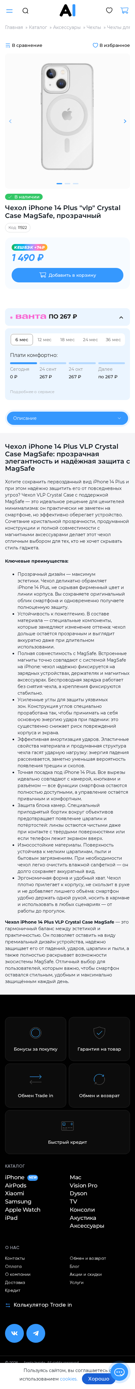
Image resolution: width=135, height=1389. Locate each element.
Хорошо (98, 1379)
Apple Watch (22, 1209)
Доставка (15, 1283)
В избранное (115, 45)
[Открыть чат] (119, 1372)
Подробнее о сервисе (32, 391)
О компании (17, 1274)
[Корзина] (126, 11)
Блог (74, 1266)
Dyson (78, 1193)
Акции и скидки (86, 1274)
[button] (25, 10)
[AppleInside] (67, 10)
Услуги (77, 1283)
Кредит (12, 1290)
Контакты (15, 1258)
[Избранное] (109, 11)
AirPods (15, 1185)
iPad (11, 1217)
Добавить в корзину (72, 275)
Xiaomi (14, 1193)
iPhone (20, 1177)
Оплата (13, 1266)
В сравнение (27, 45)
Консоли (82, 1209)
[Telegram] (35, 1333)
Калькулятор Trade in (43, 1305)
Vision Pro (83, 1185)
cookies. (69, 1379)
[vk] (14, 1333)
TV (73, 1201)
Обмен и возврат (88, 1258)
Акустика (83, 1217)
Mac (75, 1177)
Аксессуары (87, 1225)
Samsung (18, 1201)
